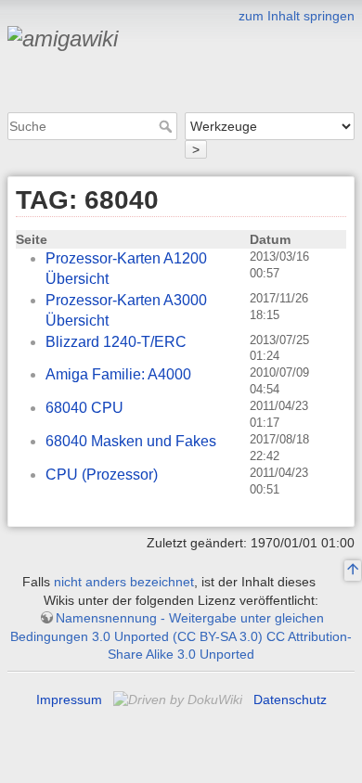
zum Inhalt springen (297, 15)
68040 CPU (84, 408)
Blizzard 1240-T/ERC (116, 342)
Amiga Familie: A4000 (118, 374)
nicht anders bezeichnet (124, 581)
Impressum (69, 699)
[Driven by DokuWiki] (179, 699)
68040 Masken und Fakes (130, 441)
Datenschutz (290, 699)
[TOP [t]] (352, 571)
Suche (167, 126)
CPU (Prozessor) (101, 474)
